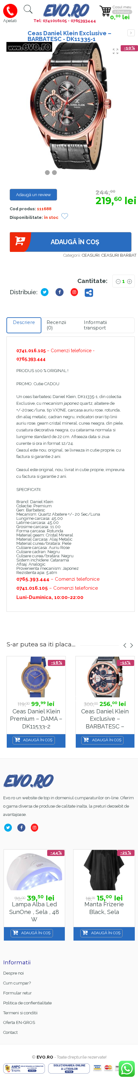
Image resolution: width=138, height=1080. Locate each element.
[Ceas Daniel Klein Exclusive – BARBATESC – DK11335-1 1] (70, 106)
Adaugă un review (33, 194)
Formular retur (17, 993)
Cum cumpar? (17, 983)
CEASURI (90, 255)
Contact (10, 1032)
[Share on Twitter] (46, 292)
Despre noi (13, 973)
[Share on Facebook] (61, 292)
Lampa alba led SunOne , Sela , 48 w (34, 912)
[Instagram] (76, 292)
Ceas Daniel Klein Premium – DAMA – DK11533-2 (36, 719)
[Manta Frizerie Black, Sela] (104, 870)
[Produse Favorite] (65, 216)
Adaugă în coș (75, 242)
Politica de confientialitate (27, 1003)
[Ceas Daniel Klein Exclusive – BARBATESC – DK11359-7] (105, 677)
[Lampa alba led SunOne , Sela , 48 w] (34, 870)
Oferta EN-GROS (19, 1022)
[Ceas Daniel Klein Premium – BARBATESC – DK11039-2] (131, 32)
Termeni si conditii (20, 1012)
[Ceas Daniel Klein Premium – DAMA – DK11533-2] (36, 677)
